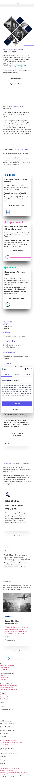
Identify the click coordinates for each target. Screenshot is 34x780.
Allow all (17, 403)
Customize (16, 409)
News (2, 703)
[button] (17, 5)
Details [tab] (17, 374)
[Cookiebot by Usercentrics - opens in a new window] (24, 369)
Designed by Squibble (7, 776)
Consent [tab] (6, 374)
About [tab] (28, 374)
